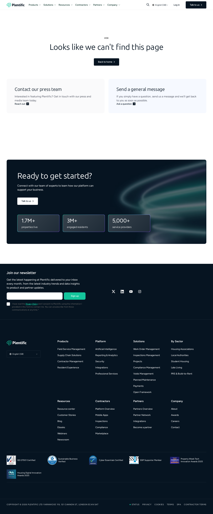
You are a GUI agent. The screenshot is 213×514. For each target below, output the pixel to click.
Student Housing (180, 361)
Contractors (81, 4)
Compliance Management (146, 367)
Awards (175, 415)
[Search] (148, 4)
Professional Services (106, 373)
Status (135, 504)
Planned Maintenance (144, 379)
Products (33, 4)
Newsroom (63, 439)
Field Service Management (71, 349)
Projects (137, 361)
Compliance (101, 427)
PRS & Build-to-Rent (181, 373)
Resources (64, 4)
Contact (175, 427)
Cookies (159, 504)
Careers (175, 421)
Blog (59, 421)
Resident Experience (68, 367)
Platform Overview (105, 409)
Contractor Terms (195, 504)
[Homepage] (24, 342)
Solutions (48, 4)
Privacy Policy (32, 304)
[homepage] (16, 5)
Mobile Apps (101, 415)
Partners (97, 4)
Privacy (146, 504)
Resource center (66, 409)
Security (99, 361)
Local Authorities (180, 355)
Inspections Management (146, 355)
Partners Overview (143, 409)
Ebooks (61, 427)
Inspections (101, 421)
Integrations (101, 367)
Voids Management (143, 373)
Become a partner (142, 427)
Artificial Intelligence (106, 349)
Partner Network (142, 415)
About (174, 409)
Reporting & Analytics (106, 355)
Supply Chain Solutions (69, 355)
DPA (179, 504)
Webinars (62, 433)
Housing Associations (182, 349)
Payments (138, 386)
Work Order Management (146, 349)
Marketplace (101, 433)
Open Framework (142, 392)
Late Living (176, 367)
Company (112, 4)
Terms (170, 504)
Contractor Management (70, 361)
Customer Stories (66, 415)
